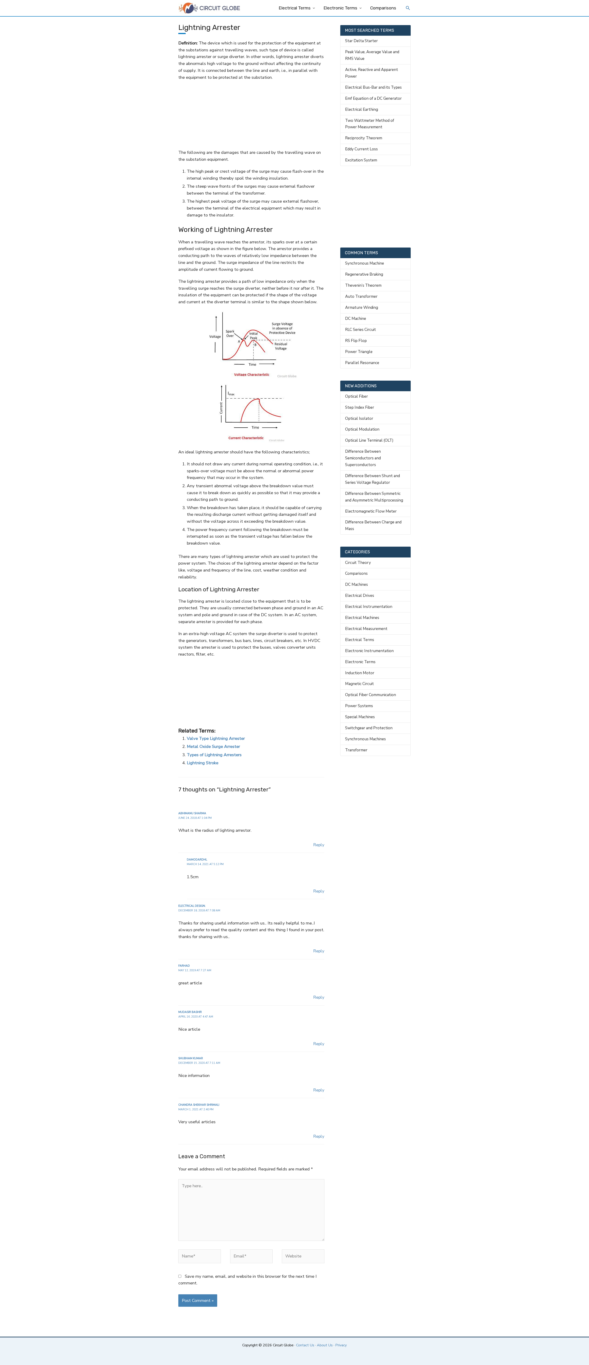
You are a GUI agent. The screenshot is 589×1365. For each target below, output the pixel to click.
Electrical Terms (295, 8)
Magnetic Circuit (359, 683)
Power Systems (359, 706)
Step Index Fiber (359, 407)
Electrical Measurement (366, 628)
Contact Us (305, 1345)
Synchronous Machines (365, 739)
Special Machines (360, 717)
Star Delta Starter (361, 41)
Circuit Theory (358, 562)
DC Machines (356, 584)
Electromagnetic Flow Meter (371, 511)
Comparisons (383, 8)
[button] (408, 8)
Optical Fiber (356, 396)
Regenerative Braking (364, 274)
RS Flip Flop (356, 340)
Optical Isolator (359, 418)
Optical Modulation (362, 429)
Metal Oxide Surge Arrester (213, 747)
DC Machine (355, 318)
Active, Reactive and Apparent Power (371, 73)
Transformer (356, 750)
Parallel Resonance (362, 362)
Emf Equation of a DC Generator (373, 98)
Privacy (341, 1345)
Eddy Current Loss (361, 149)
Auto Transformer (361, 296)
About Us (325, 1345)
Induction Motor (359, 673)
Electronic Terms (340, 8)
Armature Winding (361, 307)
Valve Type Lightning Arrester (216, 738)
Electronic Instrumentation (369, 650)
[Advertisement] (251, 115)
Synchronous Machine (364, 263)
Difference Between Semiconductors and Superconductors (363, 458)
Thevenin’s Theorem (363, 285)
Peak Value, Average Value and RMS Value (372, 55)
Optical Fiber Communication (370, 694)
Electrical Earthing (361, 109)
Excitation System (361, 160)
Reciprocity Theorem (363, 138)
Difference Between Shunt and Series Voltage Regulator (372, 479)
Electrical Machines (362, 617)
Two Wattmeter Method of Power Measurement (369, 124)
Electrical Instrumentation (368, 606)
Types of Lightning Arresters (214, 755)
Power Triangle (358, 351)
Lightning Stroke (202, 763)
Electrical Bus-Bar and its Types (373, 87)
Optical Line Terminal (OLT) (369, 440)
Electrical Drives (359, 595)
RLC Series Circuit (360, 329)
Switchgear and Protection (369, 728)
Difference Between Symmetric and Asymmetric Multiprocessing (374, 497)
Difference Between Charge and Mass (373, 525)
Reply (318, 845)
